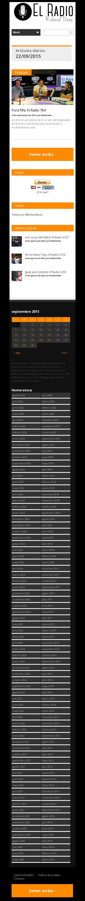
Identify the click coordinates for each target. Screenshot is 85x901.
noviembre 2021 (21, 748)
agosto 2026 (18, 395)
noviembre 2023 (21, 599)
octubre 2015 (49, 729)
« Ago (17, 352)
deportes (16, 370)
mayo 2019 (47, 463)
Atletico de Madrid (32, 363)
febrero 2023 (19, 655)
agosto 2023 (18, 618)
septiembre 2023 (21, 611)
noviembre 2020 (21, 822)
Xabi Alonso (26, 380)
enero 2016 (48, 710)
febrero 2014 (49, 853)
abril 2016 (47, 692)
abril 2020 (47, 395)
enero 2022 (18, 735)
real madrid (18, 377)
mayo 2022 (18, 710)
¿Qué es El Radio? (24, 875)
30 (32, 345)
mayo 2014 (47, 834)
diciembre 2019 (50, 420)
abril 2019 (47, 469)
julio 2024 (17, 549)
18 (49, 335)
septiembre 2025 (21, 463)
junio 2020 (18, 853)
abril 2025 (17, 494)
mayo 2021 (18, 785)
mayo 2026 (18, 413)
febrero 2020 (49, 407)
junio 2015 (47, 754)
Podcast (21, 72)
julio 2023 (17, 624)
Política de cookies (49, 875)
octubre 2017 (49, 580)
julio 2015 (47, 748)
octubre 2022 (19, 679)
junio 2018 (47, 531)
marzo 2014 (48, 847)
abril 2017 (47, 618)
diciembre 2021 (21, 741)
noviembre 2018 (51, 500)
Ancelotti (16, 363)
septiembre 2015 (51, 735)
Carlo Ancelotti (20, 366)
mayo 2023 (18, 636)
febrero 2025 (19, 506)
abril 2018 (47, 543)
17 (41, 335)
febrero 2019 (49, 481)
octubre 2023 (19, 605)
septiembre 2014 (51, 809)
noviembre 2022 (21, 673)
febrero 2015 (49, 779)
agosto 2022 (18, 692)
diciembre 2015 (50, 717)
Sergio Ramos (56, 377)
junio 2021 (18, 779)
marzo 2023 (18, 649)
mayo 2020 (18, 859)
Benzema (60, 363)
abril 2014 (47, 840)
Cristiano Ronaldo (50, 366)
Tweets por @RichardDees (27, 214)
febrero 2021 (19, 803)
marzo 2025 (18, 500)
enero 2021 (18, 809)
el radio (26, 370)
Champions (34, 366)
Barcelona (48, 363)
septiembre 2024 (21, 537)
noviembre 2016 (51, 649)
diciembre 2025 (21, 444)
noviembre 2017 (51, 574)
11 (49, 329)
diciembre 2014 (50, 791)
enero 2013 (48, 859)
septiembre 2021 (21, 760)
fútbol (54, 370)
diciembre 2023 (21, 593)
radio (67, 373)
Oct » (65, 352)
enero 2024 (18, 587)
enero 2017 (48, 636)
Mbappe (34, 373)
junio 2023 (18, 630)
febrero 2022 (19, 729)
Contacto (19, 878)
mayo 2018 (47, 537)
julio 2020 (17, 847)
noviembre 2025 (21, 450)
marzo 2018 (48, 549)
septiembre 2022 (21, 686)
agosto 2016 (48, 667)
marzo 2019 (48, 475)
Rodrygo (44, 377)
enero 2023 (18, 661)
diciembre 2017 (50, 568)
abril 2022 (17, 717)
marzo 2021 (18, 797)
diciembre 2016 (50, 642)
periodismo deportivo (52, 373)
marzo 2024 (18, 574)
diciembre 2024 (21, 519)
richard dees (32, 377)
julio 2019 (47, 450)
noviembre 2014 (51, 797)
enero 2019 (48, 488)
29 (24, 345)
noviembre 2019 (51, 426)
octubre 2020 (19, 828)
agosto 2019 (48, 444)
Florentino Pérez (40, 370)
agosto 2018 (48, 519)
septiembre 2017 (51, 587)
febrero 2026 (19, 432)
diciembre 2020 (21, 816)
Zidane (37, 380)
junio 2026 (18, 407)
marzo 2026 (18, 426)
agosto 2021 (18, 766)
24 (41, 340)
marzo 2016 (48, 698)
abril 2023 (17, 642)
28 (16, 345)
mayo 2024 (18, 562)
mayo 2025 (18, 488)
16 (32, 335)
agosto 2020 (18, 840)
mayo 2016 (47, 686)
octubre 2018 (49, 506)
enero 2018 (48, 562)
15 (24, 335)
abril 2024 (17, 568)
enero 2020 (48, 413)
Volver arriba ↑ (42, 154)
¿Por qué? (42, 192)
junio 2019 (47, 457)
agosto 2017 (48, 593)
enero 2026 (18, 438)
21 (16, 340)
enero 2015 (48, 785)
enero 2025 (18, 512)
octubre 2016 (49, 655)
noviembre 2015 (51, 723)
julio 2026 (17, 401)
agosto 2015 (48, 741)
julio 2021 (17, 772)
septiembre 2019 (51, 438)
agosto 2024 (18, 543)
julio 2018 (47, 525)
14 (16, 335)
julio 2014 (47, 822)
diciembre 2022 (21, 667)
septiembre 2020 (21, 834)
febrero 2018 (49, 556)
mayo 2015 (47, 760)
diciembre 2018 (50, 494)
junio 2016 (47, 679)
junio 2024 (18, 556)
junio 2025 (18, 481)
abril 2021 (17, 791)
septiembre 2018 (51, 512)
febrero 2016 (49, 704)
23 (32, 340)
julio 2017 (47, 599)
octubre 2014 (49, 803)
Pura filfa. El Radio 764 (29, 110)
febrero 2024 (19, 580)
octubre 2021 (19, 754)
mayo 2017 (47, 611)
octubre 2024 (19, 531)
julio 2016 (47, 673)
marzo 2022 (18, 723)
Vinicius (16, 380)
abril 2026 (17, 420)
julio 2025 (17, 475)
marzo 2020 (48, 401)
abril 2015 (47, 766)
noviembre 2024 (21, 525)
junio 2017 (47, 605)
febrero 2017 (49, 630)
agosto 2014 (48, 816)
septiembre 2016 (51, 661)
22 (24, 340)
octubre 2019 (49, 432)
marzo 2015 (48, 772)
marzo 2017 (48, 624)
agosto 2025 (18, 469)
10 (41, 329)
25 (49, 340)
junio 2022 (18, 704)
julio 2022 (17, 698)
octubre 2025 (19, 457)
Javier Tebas (23, 373)
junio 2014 (47, 828)
